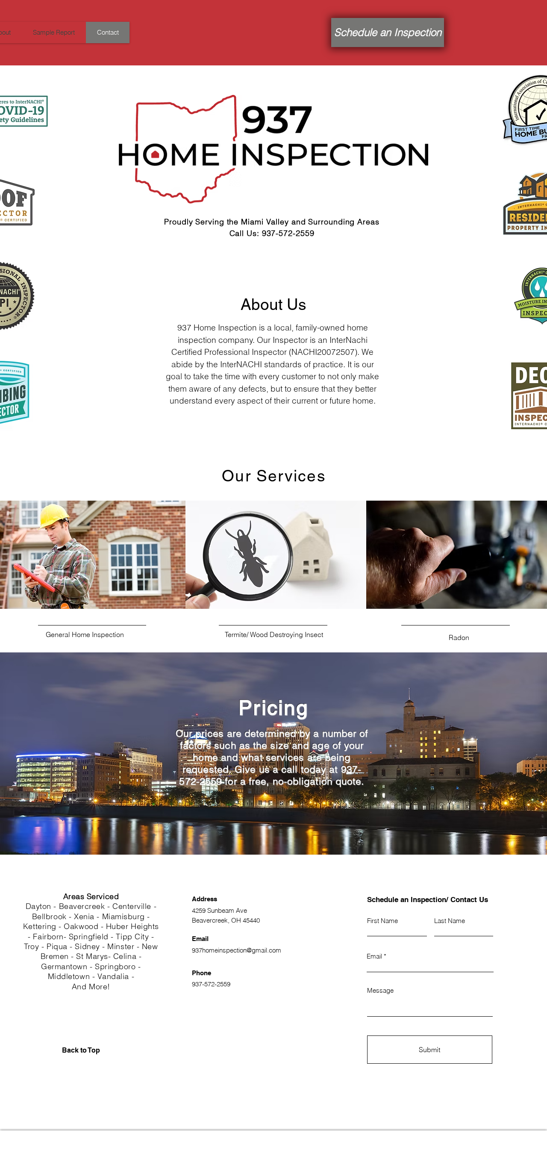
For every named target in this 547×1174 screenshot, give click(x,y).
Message (380, 990)
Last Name (449, 920)
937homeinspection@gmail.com (236, 950)
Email (374, 956)
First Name (382, 920)
